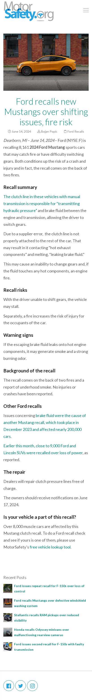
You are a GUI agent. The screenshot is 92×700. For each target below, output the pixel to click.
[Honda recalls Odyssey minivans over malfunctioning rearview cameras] (7, 632)
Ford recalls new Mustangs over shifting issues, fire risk (46, 111)
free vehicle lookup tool (50, 546)
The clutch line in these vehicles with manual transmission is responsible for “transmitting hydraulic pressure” (41, 203)
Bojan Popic (49, 131)
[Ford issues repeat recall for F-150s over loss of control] (7, 588)
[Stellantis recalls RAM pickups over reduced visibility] (7, 617)
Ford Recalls (75, 131)
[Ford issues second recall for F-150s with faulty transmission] (7, 646)
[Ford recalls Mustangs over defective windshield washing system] (7, 603)
